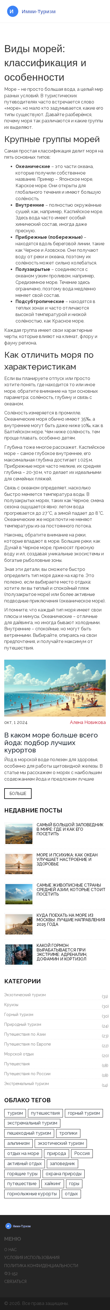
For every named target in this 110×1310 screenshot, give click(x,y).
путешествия (45, 1113)
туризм (15, 1113)
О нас (10, 1249)
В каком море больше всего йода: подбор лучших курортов (51, 742)
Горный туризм (55, 1015)
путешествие (21, 1183)
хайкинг (53, 1183)
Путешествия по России (55, 1075)
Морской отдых (55, 1055)
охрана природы (64, 1173)
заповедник (62, 1163)
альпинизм (18, 1143)
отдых (71, 1193)
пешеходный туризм (29, 1133)
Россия (82, 1153)
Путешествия (55, 1065)
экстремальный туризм (32, 1123)
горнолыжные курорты (32, 1193)
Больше (18, 793)
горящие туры (22, 1173)
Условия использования (32, 1257)
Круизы (55, 1005)
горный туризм (84, 1113)
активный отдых (24, 1163)
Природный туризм (55, 1025)
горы (74, 1183)
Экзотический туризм (55, 996)
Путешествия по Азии (55, 1035)
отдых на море (23, 1153)
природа (56, 1153)
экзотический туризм (61, 1143)
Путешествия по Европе (55, 1045)
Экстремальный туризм (55, 1084)
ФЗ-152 (11, 1273)
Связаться (15, 1281)
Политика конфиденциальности (41, 1265)
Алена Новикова (88, 722)
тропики (68, 1133)
